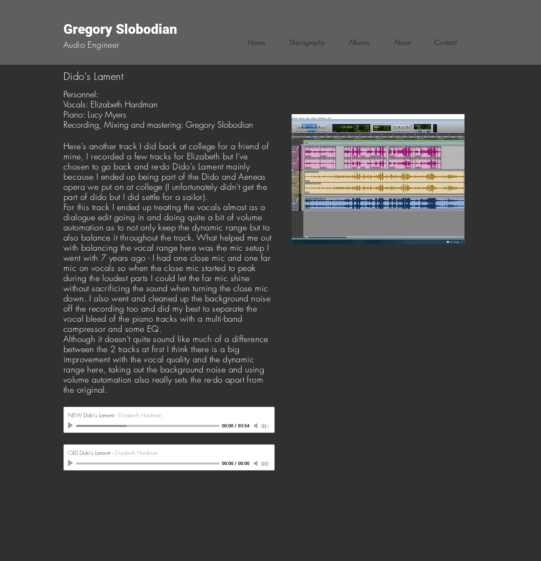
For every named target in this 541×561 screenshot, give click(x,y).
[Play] (71, 425)
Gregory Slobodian (120, 29)
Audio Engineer (91, 44)
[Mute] (256, 425)
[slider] (266, 426)
